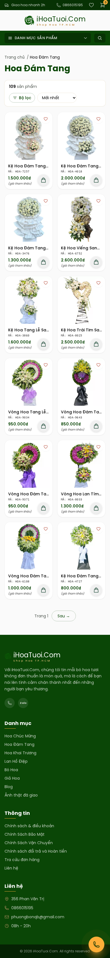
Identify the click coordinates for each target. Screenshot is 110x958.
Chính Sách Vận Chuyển (29, 843)
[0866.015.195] (10, 703)
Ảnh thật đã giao (21, 795)
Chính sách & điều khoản (29, 826)
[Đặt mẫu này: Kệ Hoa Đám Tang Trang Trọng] (96, 180)
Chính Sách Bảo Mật (25, 834)
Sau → (64, 616)
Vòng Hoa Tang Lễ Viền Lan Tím (40, 412)
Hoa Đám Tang (19, 744)
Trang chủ (15, 57)
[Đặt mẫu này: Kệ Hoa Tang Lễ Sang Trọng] (43, 344)
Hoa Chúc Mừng (20, 736)
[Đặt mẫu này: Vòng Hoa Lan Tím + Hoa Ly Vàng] (96, 508)
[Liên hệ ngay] (96, 944)
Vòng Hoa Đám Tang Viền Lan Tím (43, 576)
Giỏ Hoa (12, 778)
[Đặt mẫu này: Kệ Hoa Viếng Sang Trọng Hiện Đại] (96, 262)
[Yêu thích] (45, 118)
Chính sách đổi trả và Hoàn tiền (36, 851)
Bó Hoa (11, 770)
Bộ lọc (25, 98)
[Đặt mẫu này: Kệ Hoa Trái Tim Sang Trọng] (96, 344)
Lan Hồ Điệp (16, 761)
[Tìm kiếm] (99, 38)
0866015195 (73, 5)
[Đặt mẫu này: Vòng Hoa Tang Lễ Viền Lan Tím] (43, 426)
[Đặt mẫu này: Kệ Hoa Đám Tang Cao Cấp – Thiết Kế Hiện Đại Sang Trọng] (43, 262)
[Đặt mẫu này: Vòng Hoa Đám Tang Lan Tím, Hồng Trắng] (43, 508)
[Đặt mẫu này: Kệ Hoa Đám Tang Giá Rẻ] (96, 590)
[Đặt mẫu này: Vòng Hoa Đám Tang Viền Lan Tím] (43, 590)
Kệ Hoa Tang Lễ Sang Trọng (36, 330)
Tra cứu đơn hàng (22, 859)
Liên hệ (11, 868)
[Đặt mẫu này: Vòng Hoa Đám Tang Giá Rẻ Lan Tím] (96, 426)
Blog (9, 787)
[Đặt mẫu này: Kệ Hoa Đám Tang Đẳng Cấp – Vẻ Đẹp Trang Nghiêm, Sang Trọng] (43, 180)
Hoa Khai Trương (20, 753)
